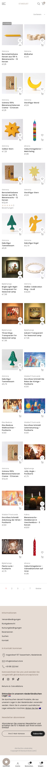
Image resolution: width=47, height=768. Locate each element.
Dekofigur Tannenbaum (8, 244)
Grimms (5, 51)
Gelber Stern (7, 149)
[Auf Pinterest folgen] (13, 679)
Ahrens (27, 146)
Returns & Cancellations (12, 686)
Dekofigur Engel (31, 243)
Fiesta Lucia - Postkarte (8, 567)
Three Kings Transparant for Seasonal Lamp (9, 335)
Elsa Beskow (7, 422)
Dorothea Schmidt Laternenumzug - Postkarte (32, 427)
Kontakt (5, 640)
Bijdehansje (7, 284)
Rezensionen (7, 632)
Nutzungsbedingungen (12, 628)
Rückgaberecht (8, 623)
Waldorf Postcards (32, 376)
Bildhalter (28, 54)
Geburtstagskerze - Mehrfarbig (33, 150)
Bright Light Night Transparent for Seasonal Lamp (9, 289)
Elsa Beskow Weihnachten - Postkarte (8, 427)
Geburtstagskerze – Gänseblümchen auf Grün (33, 568)
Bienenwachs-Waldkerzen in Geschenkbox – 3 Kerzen (32, 521)
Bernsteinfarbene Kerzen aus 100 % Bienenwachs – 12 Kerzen (10, 58)
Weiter (38, 588)
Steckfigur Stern (31, 192)
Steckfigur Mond (31, 102)
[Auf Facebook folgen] (3, 679)
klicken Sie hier (32, 708)
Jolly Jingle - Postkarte (30, 472)
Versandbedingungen (11, 619)
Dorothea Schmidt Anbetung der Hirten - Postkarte (12, 520)
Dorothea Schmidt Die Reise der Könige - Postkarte (34, 381)
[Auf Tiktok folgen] (18, 679)
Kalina (26, 514)
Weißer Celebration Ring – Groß (33, 288)
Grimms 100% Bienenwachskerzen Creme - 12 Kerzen (11, 105)
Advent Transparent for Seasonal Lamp (33, 334)
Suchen (5, 636)
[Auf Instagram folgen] (8, 679)
